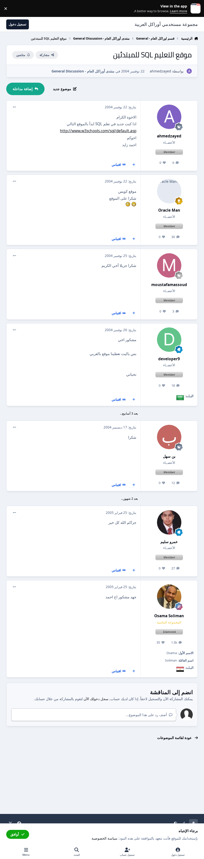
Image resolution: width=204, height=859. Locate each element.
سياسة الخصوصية (104, 838)
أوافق (14, 834)
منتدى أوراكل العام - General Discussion (82, 71)
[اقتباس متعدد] (134, 165)
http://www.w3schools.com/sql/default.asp (98, 130)
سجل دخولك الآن (96, 698)
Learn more (194, 8)
